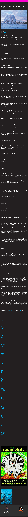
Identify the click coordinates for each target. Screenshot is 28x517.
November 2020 (3, 388)
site (14, 307)
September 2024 (3, 344)
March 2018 (2, 414)
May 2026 (2, 321)
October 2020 (2, 389)
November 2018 (3, 408)
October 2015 (2, 423)
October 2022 (2, 364)
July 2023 (2, 356)
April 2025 (2, 336)
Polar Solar (19, 310)
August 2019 (2, 399)
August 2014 (2, 433)
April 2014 (2, 435)
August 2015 (2, 424)
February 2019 (2, 405)
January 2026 (2, 326)
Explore (25, 310)
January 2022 (2, 372)
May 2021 (2, 381)
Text (1, 444)
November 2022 (3, 363)
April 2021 (2, 382)
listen (5, 512)
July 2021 (2, 379)
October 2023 (2, 354)
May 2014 (2, 434)
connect (9, 511)
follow (6, 511)
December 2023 (2, 352)
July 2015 (2, 425)
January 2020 (2, 398)
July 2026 (2, 320)
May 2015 (2, 427)
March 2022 (2, 370)
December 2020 (2, 387)
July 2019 (2, 400)
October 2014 (2, 431)
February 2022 (2, 371)
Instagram (10, 307)
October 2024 (2, 343)
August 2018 (2, 409)
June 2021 (2, 380)
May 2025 (2, 335)
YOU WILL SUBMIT (7, 510)
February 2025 (2, 338)
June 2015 (2, 426)
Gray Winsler (4, 32)
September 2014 (3, 432)
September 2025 (3, 330)
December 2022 (2, 362)
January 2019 (2, 406)
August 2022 (2, 365)
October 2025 (2, 329)
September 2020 (3, 390)
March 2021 (2, 383)
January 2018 (2, 415)
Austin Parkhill (15, 29)
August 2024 (2, 345)
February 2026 (2, 325)
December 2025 (2, 327)
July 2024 (2, 346)
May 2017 (2, 416)
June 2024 (2, 347)
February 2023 (2, 360)
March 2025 (2, 337)
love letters (8, 512)
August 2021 (2, 378)
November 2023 (3, 353)
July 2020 (2, 392)
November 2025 (3, 328)
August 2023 (2, 355)
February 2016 (2, 422)
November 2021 (3, 374)
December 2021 (2, 373)
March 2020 (2, 397)
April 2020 (2, 396)
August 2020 (2, 391)
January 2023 (2, 361)
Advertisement (2, 440)
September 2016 (3, 418)
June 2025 (2, 334)
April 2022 (2, 369)
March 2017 (2, 417)
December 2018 (2, 407)
